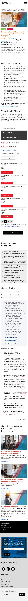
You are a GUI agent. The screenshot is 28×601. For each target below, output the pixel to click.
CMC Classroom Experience (9, 106)
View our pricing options (8, 150)
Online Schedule (8, 132)
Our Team (3, 529)
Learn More (4, 461)
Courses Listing (13, 9)
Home (2, 9)
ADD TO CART (7, 172)
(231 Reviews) (8, 38)
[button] (25, 3)
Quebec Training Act (6, 527)
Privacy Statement (5, 523)
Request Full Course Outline (12, 232)
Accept (22, 594)
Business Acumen (6, 41)
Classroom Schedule (9, 128)
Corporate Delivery (9, 137)
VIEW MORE (21, 419)
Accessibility (4, 525)
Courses (7, 9)
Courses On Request (13, 226)
